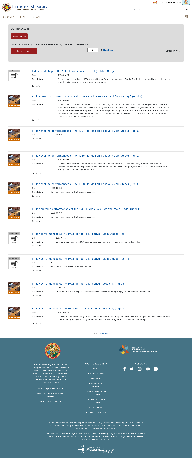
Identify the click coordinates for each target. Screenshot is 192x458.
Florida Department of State (50, 388)
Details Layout (24, 51)
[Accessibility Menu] (187, 16)
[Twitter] (132, 369)
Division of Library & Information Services (50, 395)
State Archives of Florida (50, 401)
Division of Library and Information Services (96, 428)
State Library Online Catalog (96, 401)
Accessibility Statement (96, 412)
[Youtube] (148, 369)
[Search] (187, 9)
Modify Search (19, 36)
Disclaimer (96, 378)
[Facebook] (124, 369)
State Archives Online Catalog (96, 393)
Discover (8, 17)
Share (37, 17)
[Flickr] (156, 369)
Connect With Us (96, 373)
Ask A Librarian (96, 407)
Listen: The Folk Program (169, 2)
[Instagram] (140, 369)
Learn (23, 17)
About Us (96, 368)
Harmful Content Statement (96, 385)
